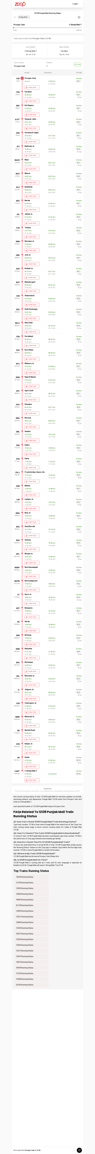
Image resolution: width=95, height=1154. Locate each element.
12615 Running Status (24, 951)
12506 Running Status (24, 945)
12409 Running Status (24, 911)
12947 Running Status (24, 956)
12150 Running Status (24, 883)
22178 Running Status (24, 905)
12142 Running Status (24, 973)
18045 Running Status (24, 900)
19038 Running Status (24, 979)
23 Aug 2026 (23, 17)
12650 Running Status (24, 877)
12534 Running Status (24, 928)
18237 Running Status (24, 934)
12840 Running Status (24, 922)
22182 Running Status (24, 985)
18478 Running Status (24, 968)
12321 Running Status (24, 917)
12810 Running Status (24, 962)
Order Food (32, 87)
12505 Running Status (24, 939)
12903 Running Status (24, 888)
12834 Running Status (24, 894)
